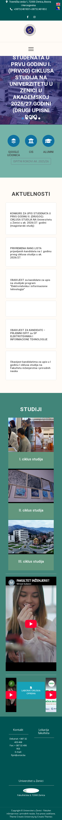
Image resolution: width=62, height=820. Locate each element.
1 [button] (23, 118)
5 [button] (39, 118)
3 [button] (31, 118)
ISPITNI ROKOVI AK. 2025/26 (31, 161)
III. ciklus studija (31, 561)
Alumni (48, 152)
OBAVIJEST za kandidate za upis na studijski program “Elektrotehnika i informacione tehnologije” (30, 284)
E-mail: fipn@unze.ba (18, 753)
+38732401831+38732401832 (30, 9)
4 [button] (35, 118)
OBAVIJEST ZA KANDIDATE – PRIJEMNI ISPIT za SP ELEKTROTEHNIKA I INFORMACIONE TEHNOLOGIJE (28, 335)
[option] (31, 90)
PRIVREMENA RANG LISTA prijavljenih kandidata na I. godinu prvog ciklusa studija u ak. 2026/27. (30, 253)
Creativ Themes (44, 816)
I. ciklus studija (31, 459)
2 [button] (27, 118)
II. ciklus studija (31, 510)
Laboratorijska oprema (31, 692)
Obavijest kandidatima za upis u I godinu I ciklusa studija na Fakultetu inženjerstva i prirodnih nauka (30, 366)
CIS (31, 152)
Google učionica (13, 153)
